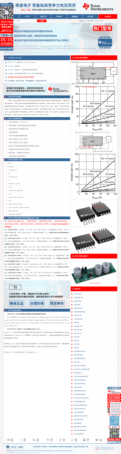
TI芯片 (101, 21)
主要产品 (43, 16)
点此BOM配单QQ (116, 412)
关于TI (27, 16)
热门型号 (91, 16)
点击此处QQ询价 (115, 409)
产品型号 (59, 16)
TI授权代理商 (89, 21)
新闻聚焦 (75, 16)
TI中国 (96, 21)
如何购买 (108, 16)
